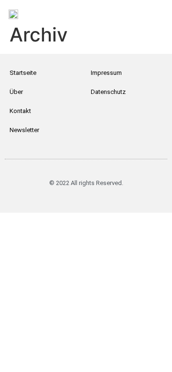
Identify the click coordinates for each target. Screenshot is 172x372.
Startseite (23, 72)
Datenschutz (108, 91)
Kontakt (20, 110)
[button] (153, 10)
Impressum (106, 72)
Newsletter (24, 130)
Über (16, 91)
